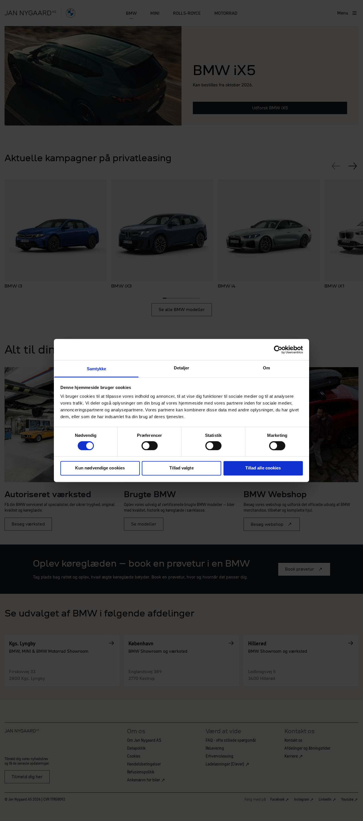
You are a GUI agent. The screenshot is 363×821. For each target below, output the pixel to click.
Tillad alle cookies (263, 468)
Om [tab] (266, 367)
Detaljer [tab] (181, 367)
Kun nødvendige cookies (100, 468)
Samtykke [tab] (96, 368)
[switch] (150, 445)
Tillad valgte (181, 468)
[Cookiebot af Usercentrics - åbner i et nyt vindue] (278, 349)
